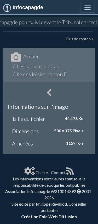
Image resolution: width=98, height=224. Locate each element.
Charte (42, 172)
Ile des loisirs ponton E (42, 74)
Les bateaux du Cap (38, 66)
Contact (58, 172)
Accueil (31, 56)
